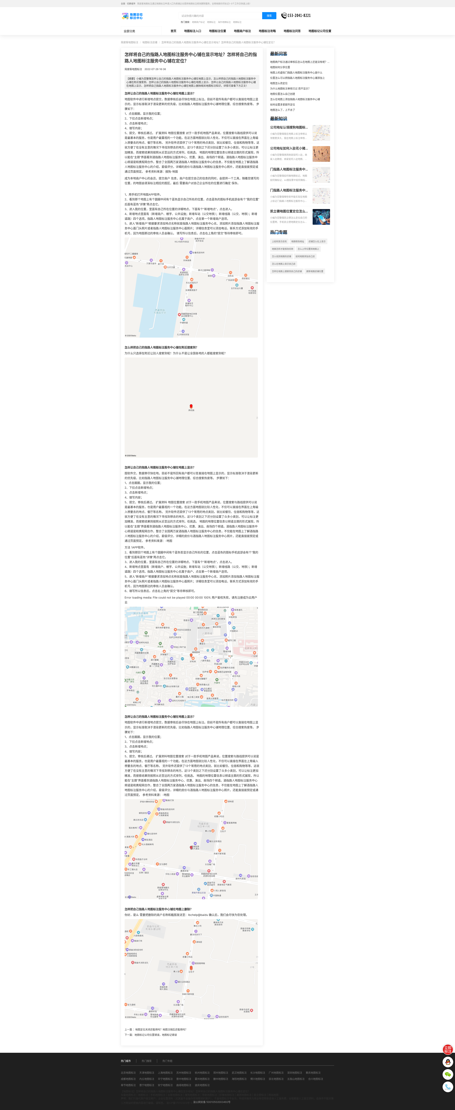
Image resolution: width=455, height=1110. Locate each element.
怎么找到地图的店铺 (281, 256)
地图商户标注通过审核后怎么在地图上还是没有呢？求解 (301, 61)
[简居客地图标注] (132, 16)
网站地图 (274, 1094)
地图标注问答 (292, 31)
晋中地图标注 (183, 1078)
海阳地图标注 (239, 1078)
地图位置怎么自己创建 (282, 93)
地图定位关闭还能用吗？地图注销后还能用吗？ (161, 1029)
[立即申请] (448, 1049)
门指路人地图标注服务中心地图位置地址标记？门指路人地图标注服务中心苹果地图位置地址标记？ (289, 190)
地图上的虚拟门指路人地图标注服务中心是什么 (296, 72)
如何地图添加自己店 (305, 256)
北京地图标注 (128, 1072)
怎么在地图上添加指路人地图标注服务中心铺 (295, 99)
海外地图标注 (224, 22)
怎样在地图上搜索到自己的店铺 (287, 271)
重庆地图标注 (313, 1072)
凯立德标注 (260, 1094)
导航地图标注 (209, 1094)
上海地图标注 (165, 1072)
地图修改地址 (297, 241)
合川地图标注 (315, 1078)
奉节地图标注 (128, 1085)
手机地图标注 (157, 1094)
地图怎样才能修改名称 (282, 249)
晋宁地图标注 (146, 1085)
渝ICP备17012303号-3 (179, 1102)
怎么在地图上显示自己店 (283, 264)
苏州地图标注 (183, 1072)
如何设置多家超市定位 (282, 104)
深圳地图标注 (294, 1072)
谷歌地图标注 (175, 1094)
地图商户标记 (198, 22)
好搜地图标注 (226, 1094)
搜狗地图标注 (192, 1094)
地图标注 (211, 22)
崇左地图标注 (276, 1078)
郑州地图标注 (220, 1072)
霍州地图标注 (202, 1078)
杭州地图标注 (202, 1072)
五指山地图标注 (296, 1078)
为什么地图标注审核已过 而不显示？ (290, 88)
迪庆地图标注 (202, 1085)
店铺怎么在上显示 (317, 241)
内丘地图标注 (146, 1078)
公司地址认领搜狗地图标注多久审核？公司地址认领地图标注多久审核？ (289, 128)
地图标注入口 (192, 31)
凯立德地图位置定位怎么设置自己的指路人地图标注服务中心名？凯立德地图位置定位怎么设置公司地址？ (289, 211)
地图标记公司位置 (320, 31)
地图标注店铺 (149, 42)
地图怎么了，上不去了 (282, 109)
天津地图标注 (146, 1072)
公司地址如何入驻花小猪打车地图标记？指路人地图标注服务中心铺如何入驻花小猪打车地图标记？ (289, 148)
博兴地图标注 (257, 1078)
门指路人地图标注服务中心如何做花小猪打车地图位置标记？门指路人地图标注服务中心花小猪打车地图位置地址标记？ (289, 169)
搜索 (269, 15)
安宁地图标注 (165, 1085)
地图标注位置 (217, 31)
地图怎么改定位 (279, 83)
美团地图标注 (244, 1094)
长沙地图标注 (257, 1072)
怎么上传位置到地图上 (308, 249)
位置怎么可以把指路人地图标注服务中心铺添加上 (297, 77)
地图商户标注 (242, 31)
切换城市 (131, 3)
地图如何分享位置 (280, 67)
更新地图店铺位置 (314, 271)
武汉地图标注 (239, 1072)
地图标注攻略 (267, 31)
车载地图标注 (128, 1094)
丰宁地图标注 (165, 1078)
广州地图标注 (276, 1072)
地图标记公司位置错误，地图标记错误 (156, 1034)
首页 (173, 31)
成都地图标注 (128, 1078)
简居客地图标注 (129, 42)
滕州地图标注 (220, 1078)
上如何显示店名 (279, 241)
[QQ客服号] (448, 1062)
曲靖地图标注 (183, 1085)
